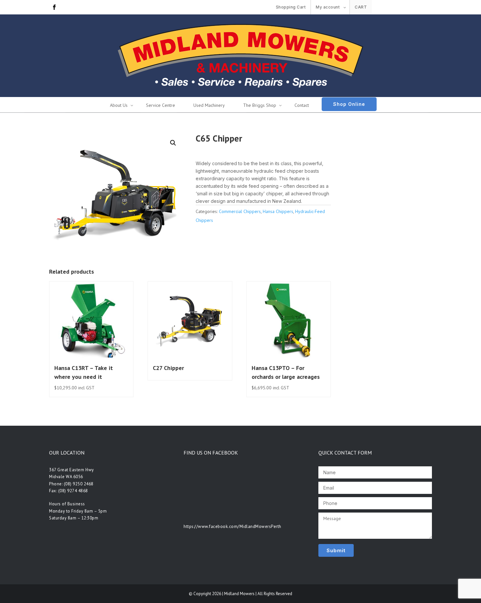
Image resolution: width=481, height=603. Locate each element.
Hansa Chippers (278, 211)
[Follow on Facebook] (54, 7)
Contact (301, 105)
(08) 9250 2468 (79, 484)
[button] (173, 143)
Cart (361, 7)
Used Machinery (209, 105)
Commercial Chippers (240, 211)
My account (328, 7)
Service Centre (160, 105)
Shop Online (349, 104)
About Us (119, 105)
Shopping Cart (291, 7)
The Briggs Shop (259, 105)
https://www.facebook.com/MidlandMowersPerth (232, 526)
